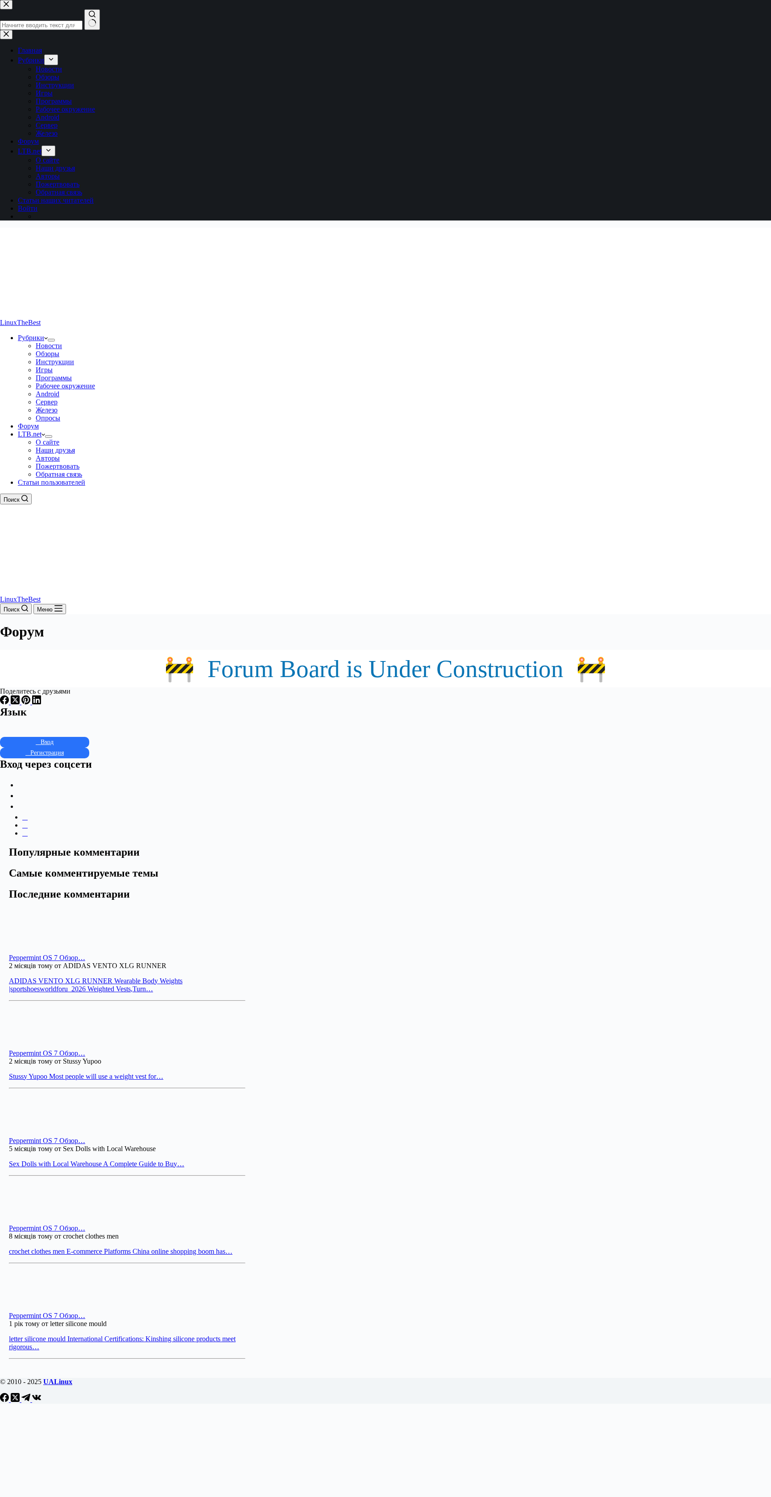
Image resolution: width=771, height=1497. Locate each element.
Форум (28, 426)
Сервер (47, 402)
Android (47, 394)
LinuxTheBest (20, 322)
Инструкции (55, 362)
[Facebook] (5, 702)
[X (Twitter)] (16, 702)
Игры (44, 370)
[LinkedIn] (36, 702)
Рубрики (31, 337)
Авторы (48, 458)
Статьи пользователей (51, 482)
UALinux (57, 1381)
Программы (54, 378)
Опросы (48, 418)
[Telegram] (26, 1399)
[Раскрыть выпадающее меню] (51, 340)
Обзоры (47, 354)
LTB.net (29, 434)
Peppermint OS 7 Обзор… (47, 957)
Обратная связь (59, 474)
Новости (49, 345)
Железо (47, 410)
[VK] (36, 1399)
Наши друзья (55, 450)
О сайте (47, 442)
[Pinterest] (26, 702)
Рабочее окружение (65, 386)
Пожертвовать (57, 466)
